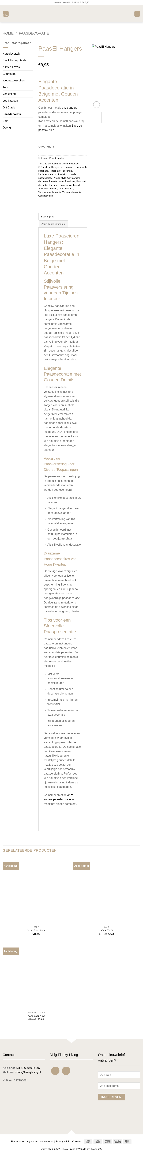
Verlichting (9, 93)
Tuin (5, 87)
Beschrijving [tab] (47, 216)
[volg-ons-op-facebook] (55, 1071)
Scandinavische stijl (70, 185)
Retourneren (18, 1141)
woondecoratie (45, 195)
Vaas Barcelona (36, 930)
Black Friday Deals (14, 60)
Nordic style (60, 178)
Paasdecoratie (34, 33)
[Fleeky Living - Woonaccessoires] (71, 13)
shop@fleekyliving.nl (28, 1072)
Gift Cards (9, 107)
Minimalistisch (62, 174)
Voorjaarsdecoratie (71, 192)
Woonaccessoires (14, 80)
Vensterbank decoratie (49, 192)
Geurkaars (9, 73)
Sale (5, 120)
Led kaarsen (10, 100)
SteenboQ (96, 1149)
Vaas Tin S (107, 930)
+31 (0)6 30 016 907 (28, 1067)
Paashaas (70, 181)
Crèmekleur (44, 167)
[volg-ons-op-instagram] (66, 1071)
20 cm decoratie (53, 163)
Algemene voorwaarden (40, 1141)
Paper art (53, 185)
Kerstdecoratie (12, 53)
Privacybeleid (62, 1141)
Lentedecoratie (45, 174)
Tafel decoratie (65, 188)
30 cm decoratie (70, 163)
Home (8, 33)
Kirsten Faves (11, 67)
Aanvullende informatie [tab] (54, 224)
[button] (6, 14)
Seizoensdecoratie (47, 188)
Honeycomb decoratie (62, 167)
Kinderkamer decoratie (61, 170)
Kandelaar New (36, 1015)
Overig (7, 127)
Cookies (76, 1141)
